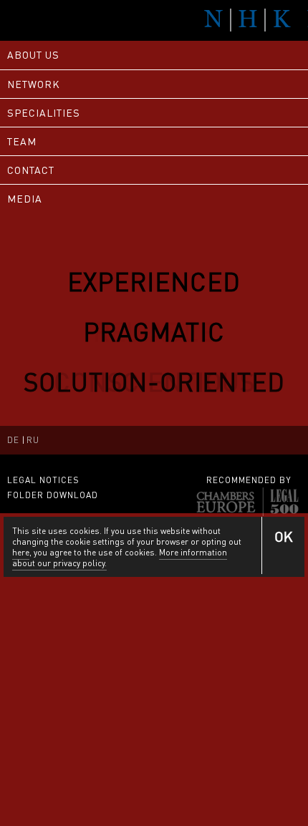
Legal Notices (43, 480)
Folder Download (52, 495)
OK (283, 536)
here (20, 552)
